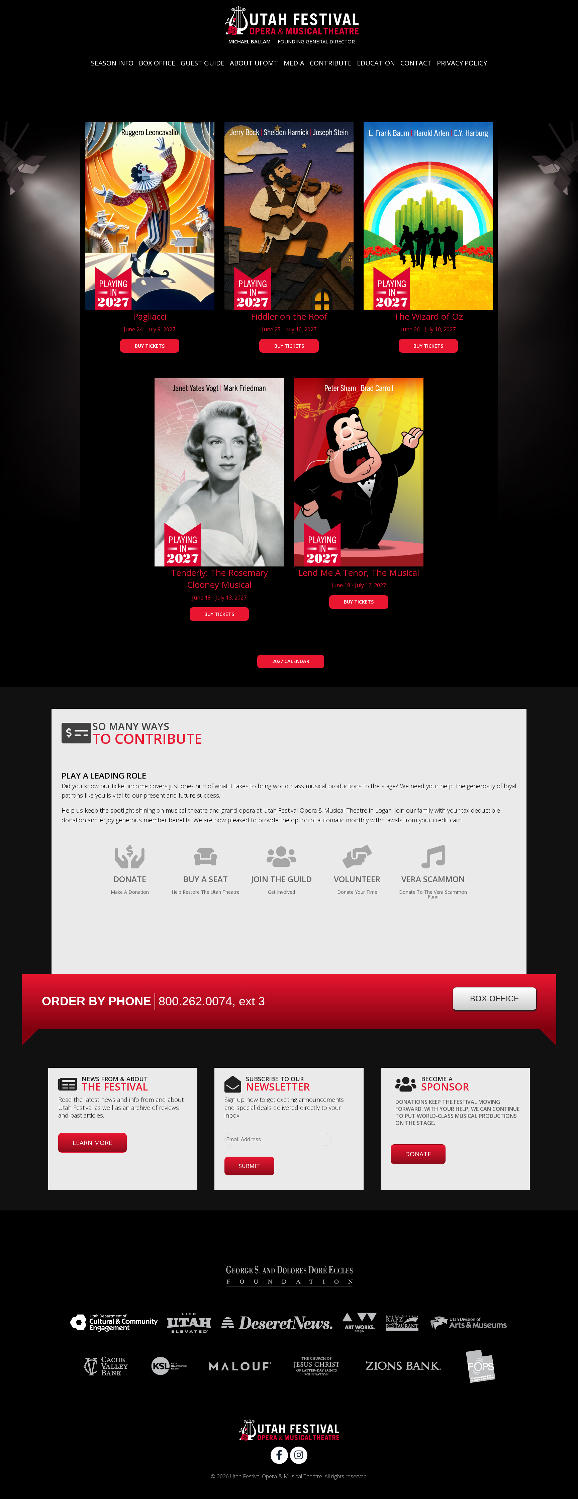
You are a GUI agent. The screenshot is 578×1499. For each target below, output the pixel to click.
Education (376, 62)
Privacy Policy (462, 62)
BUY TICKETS (150, 346)
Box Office (157, 62)
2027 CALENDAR (290, 661)
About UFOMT (254, 62)
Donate (418, 1154)
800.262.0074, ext (212, 1001)
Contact (415, 62)
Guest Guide (202, 62)
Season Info (112, 62)
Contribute (331, 62)
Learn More (92, 1142)
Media (294, 62)
